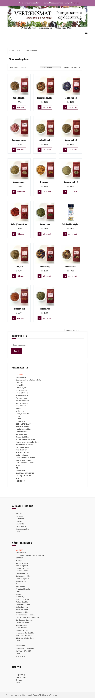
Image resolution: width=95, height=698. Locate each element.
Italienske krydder (22, 401)
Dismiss (76, 3)
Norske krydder (21, 388)
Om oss (19, 680)
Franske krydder (22, 398)
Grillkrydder (20, 385)
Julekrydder (20, 411)
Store (18, 531)
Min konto (20, 524)
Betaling (19, 513)
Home (11, 51)
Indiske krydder (21, 390)
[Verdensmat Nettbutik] (47, 15)
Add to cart (21, 107)
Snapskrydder (21, 406)
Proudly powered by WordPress (18, 695)
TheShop (42, 695)
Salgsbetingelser (22, 529)
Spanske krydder (22, 403)
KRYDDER (19, 51)
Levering (19, 521)
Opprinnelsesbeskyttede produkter (28, 380)
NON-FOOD (20, 481)
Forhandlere (20, 519)
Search (16, 351)
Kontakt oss (20, 677)
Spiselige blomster (22, 414)
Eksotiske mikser (22, 395)
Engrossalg (20, 516)
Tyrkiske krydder (22, 393)
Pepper (18, 408)
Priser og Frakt (21, 526)
